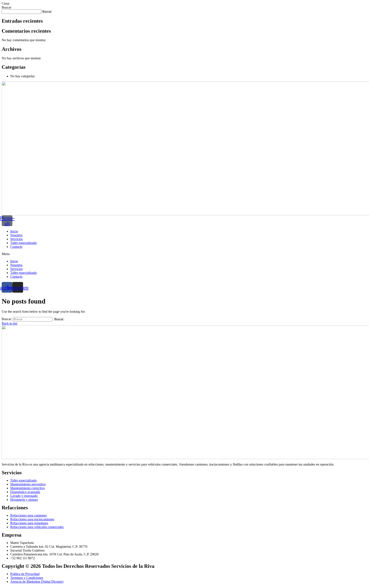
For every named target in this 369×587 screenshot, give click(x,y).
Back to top (9, 323)
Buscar (6, 7)
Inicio (14, 231)
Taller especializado (23, 243)
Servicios (16, 239)
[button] (184, 254)
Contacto (16, 246)
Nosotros (16, 235)
